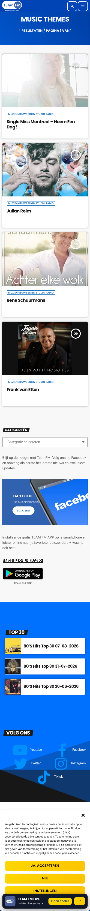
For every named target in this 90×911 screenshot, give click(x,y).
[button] (83, 815)
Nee (45, 878)
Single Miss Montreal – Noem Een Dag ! (41, 124)
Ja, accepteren (45, 865)
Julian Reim (19, 211)
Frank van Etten (23, 389)
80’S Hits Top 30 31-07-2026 (50, 666)
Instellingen (45, 891)
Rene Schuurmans (26, 300)
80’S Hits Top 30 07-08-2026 (51, 646)
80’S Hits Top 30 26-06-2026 (51, 686)
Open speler (60, 901)
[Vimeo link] (12, 6)
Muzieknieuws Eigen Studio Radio (31, 114)
